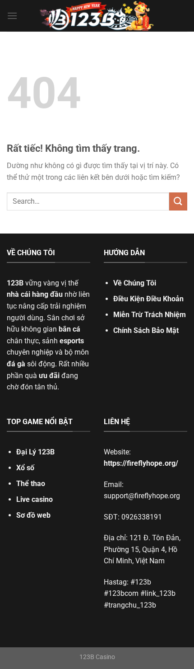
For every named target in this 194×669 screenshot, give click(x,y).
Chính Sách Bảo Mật (146, 330)
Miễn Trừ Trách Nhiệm (149, 314)
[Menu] (12, 16)
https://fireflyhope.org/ (141, 463)
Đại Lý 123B (35, 452)
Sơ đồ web (33, 515)
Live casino (34, 499)
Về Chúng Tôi (134, 283)
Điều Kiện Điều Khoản (148, 299)
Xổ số (25, 467)
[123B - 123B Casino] (97, 15)
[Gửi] (178, 201)
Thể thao (30, 483)
